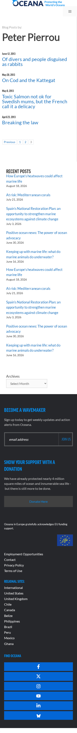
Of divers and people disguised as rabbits (34, 61)
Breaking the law (20, 122)
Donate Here (38, 501)
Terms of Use (13, 571)
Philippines (12, 621)
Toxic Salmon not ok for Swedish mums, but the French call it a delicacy (34, 101)
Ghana (9, 644)
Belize (8, 616)
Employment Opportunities (23, 554)
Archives (13, 376)
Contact (10, 559)
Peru (7, 632)
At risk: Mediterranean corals (29, 195)
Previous (9, 142)
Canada (9, 610)
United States (13, 593)
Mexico (9, 638)
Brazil (8, 627)
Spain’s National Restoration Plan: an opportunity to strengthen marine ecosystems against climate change (33, 213)
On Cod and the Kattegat (28, 80)
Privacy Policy (14, 565)
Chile (7, 604)
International (13, 588)
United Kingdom (16, 599)
